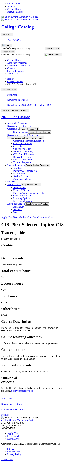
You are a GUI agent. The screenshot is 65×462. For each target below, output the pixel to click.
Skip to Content (14, 3)
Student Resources (16, 71)
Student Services (21, 176)
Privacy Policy (14, 454)
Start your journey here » (23, 390)
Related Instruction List (24, 157)
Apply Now (14, 217)
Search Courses (20, 132)
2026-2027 (6, 34)
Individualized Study (23, 151)
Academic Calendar (22, 179)
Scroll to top (7, 459)
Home (10, 78)
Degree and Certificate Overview (23, 135)
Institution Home (15, 11)
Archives (17, 209)
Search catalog (8, 54)
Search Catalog (8, 48)
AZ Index (12, 6)
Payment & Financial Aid (13, 409)
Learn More (13, 438)
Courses (11, 68)
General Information (23, 195)
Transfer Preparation (23, 162)
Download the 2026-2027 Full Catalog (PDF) (29, 105)
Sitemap (11, 449)
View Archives (14, 39)
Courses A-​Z (13, 128)
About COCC (14, 73)
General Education (22, 149)
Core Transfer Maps (22, 143)
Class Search (40, 217)
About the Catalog (16, 204)
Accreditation (19, 187)
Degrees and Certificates (19, 65)
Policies (11, 181)
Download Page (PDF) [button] (18, 100)
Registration (19, 173)
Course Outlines (15, 81)
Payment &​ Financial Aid (25, 171)
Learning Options (21, 198)
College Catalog (17, 27)
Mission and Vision (22, 201)
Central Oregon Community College (18, 420)
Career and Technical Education (28, 140)
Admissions (18, 168)
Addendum (18, 207)
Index (16, 212)
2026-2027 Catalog (15, 117)
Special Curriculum (22, 159)
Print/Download (9, 89)
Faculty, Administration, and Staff (29, 193)
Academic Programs (17, 63)
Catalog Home (14, 9)
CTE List (17, 146)
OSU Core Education (23, 154)
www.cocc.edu (14, 451)
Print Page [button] (12, 94)
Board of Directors (22, 190)
